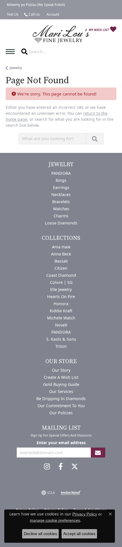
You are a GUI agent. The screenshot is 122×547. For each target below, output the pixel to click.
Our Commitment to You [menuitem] (61, 405)
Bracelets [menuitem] (61, 201)
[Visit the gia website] (48, 492)
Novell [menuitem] (61, 325)
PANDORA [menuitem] (61, 173)
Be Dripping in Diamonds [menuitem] (61, 398)
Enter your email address (61, 442)
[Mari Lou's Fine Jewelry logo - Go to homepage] (61, 34)
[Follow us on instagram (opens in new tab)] (47, 466)
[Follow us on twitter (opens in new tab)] (74, 466)
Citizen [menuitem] (61, 268)
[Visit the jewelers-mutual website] (70, 492)
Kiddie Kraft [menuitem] (61, 310)
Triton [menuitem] (61, 346)
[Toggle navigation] (11, 51)
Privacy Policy (84, 514)
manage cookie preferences (55, 520)
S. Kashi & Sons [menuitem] (61, 339)
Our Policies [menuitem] (61, 412)
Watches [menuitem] (61, 208)
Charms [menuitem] (61, 216)
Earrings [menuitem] (61, 187)
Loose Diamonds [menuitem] (61, 223)
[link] (35, 5)
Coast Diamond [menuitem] (61, 275)
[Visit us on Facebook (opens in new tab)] (61, 466)
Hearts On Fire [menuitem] (61, 296)
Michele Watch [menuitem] (61, 318)
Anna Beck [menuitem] (61, 254)
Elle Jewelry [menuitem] (61, 289)
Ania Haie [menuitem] (61, 246)
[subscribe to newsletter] (98, 452)
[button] (52, 14)
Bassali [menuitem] (61, 261)
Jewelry (16, 67)
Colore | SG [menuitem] (61, 282)
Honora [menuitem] (61, 303)
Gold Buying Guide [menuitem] (61, 384)
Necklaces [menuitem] (61, 194)
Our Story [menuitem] (61, 370)
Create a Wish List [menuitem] (61, 377)
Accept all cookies (79, 533)
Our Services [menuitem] (61, 391)
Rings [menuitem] (61, 180)
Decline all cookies (40, 533)
